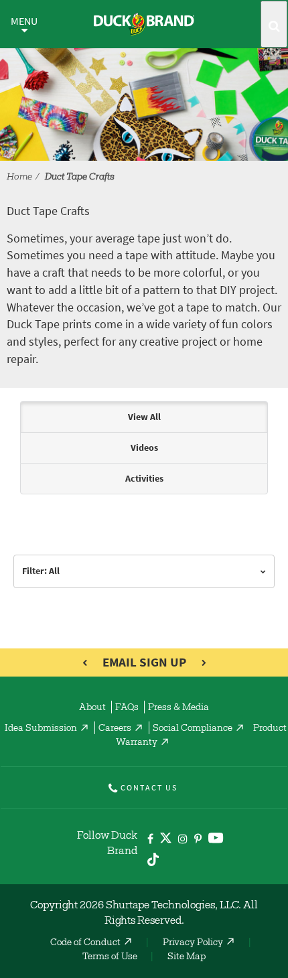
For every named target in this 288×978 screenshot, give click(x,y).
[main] (144, 505)
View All (144, 417)
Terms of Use (109, 957)
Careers (114, 729)
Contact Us (149, 787)
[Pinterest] (198, 839)
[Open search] (274, 24)
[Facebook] (150, 839)
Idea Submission (41, 729)
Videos (144, 447)
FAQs (127, 708)
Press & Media (178, 708)
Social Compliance (192, 729)
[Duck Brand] (144, 24)
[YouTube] (216, 840)
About (92, 708)
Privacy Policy (193, 943)
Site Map (186, 957)
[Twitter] (165, 840)
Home (19, 177)
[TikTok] (153, 857)
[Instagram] (183, 839)
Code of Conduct (85, 943)
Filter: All (41, 571)
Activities (144, 478)
